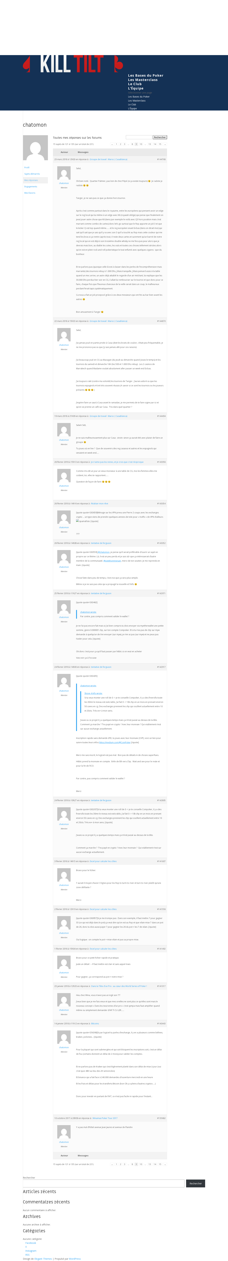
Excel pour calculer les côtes (103, 861)
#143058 (161, 462)
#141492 (161, 948)
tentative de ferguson (101, 543)
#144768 (161, 159)
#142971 (161, 593)
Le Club (135, 84)
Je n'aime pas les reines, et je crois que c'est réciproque (117, 462)
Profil (26, 167)
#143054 (161, 503)
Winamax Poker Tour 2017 (105, 1118)
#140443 (161, 1023)
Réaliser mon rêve (99, 503)
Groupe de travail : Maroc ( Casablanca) (108, 159)
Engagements (30, 186)
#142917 (161, 667)
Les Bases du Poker (146, 75)
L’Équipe (136, 88)
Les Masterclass (143, 79)
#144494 (161, 416)
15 (160, 144)
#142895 (161, 800)
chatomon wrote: (88, 612)
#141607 (161, 861)
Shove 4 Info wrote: (93, 693)
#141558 (161, 909)
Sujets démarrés (32, 173)
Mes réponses (31, 180)
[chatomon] (35, 162)
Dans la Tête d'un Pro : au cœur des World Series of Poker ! (119, 986)
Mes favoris (29, 192)
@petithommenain (112, 560)
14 (155, 144)
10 (141, 144)
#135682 (161, 1118)
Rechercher (29, 1177)
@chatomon (103, 552)
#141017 (161, 986)
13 (150, 144)
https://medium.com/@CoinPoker (115, 742)
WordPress (75, 1258)
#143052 (161, 543)
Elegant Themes (43, 1258)
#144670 (161, 321)
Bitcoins (95, 1023)
